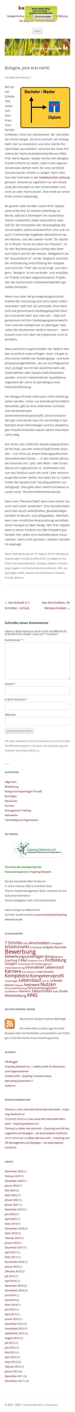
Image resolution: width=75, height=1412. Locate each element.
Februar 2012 (12, 1366)
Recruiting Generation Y (19, 1081)
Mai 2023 (10, 1190)
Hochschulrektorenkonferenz (38, 568)
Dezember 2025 (14, 1171)
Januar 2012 (12, 1371)
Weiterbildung (15, 995)
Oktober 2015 (13, 1271)
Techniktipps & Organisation (21, 820)
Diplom (52, 563)
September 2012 (14, 1333)
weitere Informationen (41, 13)
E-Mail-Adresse (16, 699)
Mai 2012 (10, 1352)
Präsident (58, 573)
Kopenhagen (11, 981)
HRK (60, 568)
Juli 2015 (9, 1276)
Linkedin (56, 980)
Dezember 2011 (14, 1376)
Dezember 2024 (14, 1181)
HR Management (43, 964)
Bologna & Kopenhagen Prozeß (23, 791)
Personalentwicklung (16, 988)
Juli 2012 (9, 1343)
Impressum (51, 1404)
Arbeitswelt (36, 947)
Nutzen (48, 984)
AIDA (25, 943)
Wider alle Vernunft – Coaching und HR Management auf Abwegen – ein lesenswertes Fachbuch (37, 1142)
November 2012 (14, 1328)
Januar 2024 (12, 1185)
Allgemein (10, 782)
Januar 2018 (12, 1242)
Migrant (19, 985)
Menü (38, 30)
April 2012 (10, 1357)
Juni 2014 (10, 1295)
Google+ (11, 963)
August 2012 (12, 1338)
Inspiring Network (40, 872)
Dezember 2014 (14, 1285)
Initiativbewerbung (15, 967)
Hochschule (24, 964)
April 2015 (10, 1281)
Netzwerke (11, 815)
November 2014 (14, 1290)
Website (10, 715)
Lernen (45, 981)
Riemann (25, 991)
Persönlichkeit (43, 573)
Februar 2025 (12, 1176)
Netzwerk (32, 984)
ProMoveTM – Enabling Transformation (28, 1076)
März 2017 (11, 1257)
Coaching (11, 960)
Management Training (18, 810)
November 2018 (14, 1228)
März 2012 (11, 1362)
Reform (18, 577)
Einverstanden (43, 16)
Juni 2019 (10, 1214)
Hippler (15, 568)
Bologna (42, 563)
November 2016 (14, 1262)
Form (41, 960)
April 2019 (10, 1219)
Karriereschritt (29, 972)
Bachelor (60, 947)
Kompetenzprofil (47, 976)
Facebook (33, 960)
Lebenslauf (30, 980)
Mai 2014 (10, 1300)
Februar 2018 (12, 1238)
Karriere (9, 805)
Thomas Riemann (33, 1404)
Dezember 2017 (14, 1247)
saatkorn (10, 1085)
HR (32, 964)
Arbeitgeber (57, 943)
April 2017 (10, 1252)
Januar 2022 (12, 1200)
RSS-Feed (59, 1019)
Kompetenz (17, 975)
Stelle (55, 991)
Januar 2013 (12, 1319)
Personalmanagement (42, 988)
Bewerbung (11, 786)
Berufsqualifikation (24, 563)
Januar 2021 (12, 1204)
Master (29, 573)
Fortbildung (55, 960)
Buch (60, 956)
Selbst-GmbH (42, 991)
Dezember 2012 (14, 1323)
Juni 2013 (10, 1309)
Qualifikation (11, 991)
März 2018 (11, 1233)
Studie (63, 991)
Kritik (21, 573)
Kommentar (14, 640)
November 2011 (14, 1381)
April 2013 (10, 1314)
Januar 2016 (12, 1266)
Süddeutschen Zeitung (54, 177)
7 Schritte (13, 942)
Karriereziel (46, 972)
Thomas (9, 1109)
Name (10, 684)
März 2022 (11, 1195)
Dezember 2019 (14, 1209)
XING (32, 995)
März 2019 (11, 1223)
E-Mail (22, 960)
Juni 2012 (10, 1347)
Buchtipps (11, 796)
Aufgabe (48, 947)
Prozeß (9, 577)
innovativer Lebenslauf (44, 967)
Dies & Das (11, 801)
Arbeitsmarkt (17, 946)
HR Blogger (11, 1061)
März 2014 (11, 1304)
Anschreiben (39, 942)
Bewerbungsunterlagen (24, 956)
